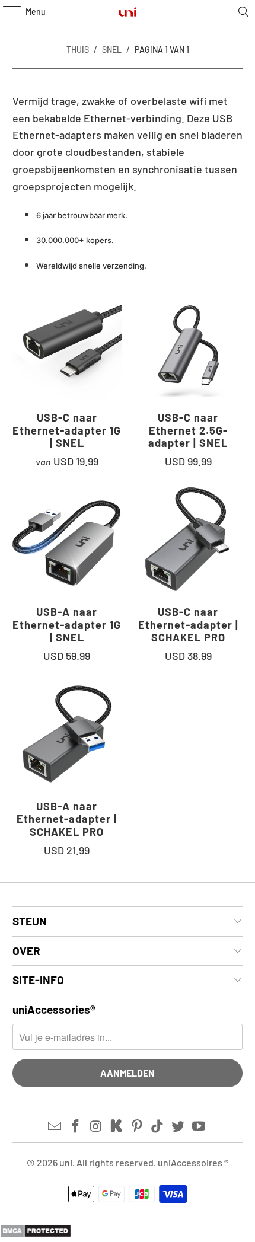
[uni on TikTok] (158, 1126)
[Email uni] (55, 1126)
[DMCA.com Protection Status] (35, 1233)
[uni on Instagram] (96, 1126)
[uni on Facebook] (75, 1126)
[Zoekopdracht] (243, 12)
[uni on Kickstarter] (117, 1126)
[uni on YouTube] (199, 1126)
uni (65, 1162)
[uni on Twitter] (178, 1126)
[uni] (128, 12)
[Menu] (5, 12)
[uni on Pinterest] (137, 1126)
